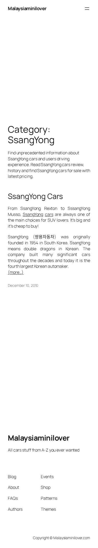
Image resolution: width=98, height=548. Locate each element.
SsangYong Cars (35, 196)
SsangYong (33, 214)
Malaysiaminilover (27, 8)
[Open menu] (87, 8)
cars (49, 214)
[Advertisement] (49, 66)
